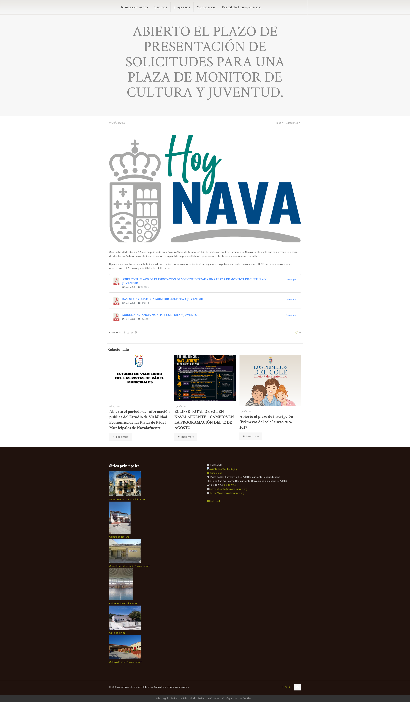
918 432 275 (229, 485)
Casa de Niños (117, 632)
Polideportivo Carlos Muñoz (124, 603)
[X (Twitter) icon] (286, 687)
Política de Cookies (208, 698)
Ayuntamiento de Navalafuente (127, 499)
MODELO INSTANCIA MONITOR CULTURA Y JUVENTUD (160, 315)
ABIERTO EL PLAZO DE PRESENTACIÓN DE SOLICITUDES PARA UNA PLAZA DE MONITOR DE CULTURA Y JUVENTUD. (194, 281)
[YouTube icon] (289, 687)
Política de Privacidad (183, 698)
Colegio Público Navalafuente (125, 662)
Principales (215, 473)
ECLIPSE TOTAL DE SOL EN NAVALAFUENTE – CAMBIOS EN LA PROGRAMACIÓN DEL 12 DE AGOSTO (204, 420)
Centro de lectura (119, 536)
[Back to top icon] (297, 687)
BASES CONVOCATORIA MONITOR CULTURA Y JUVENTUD (162, 299)
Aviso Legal (162, 698)
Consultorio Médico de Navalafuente (129, 566)
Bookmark (214, 501)
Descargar (291, 279)
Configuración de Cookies (236, 698)
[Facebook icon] (283, 687)
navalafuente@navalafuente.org (228, 489)
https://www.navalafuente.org (227, 493)
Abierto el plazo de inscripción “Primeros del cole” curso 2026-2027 (266, 422)
